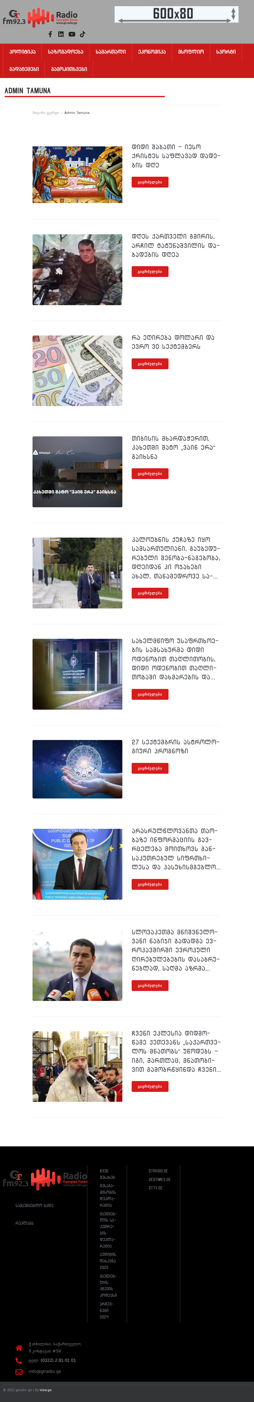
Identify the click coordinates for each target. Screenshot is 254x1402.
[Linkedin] (61, 34)
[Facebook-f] (50, 34)
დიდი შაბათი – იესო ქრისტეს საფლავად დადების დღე (176, 156)
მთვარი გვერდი (46, 113)
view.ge (46, 1390)
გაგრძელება (150, 182)
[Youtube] (72, 34)
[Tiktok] (83, 34)
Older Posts (46, 1133)
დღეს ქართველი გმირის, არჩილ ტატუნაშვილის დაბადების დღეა (176, 245)
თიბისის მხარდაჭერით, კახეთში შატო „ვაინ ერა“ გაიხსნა (173, 447)
